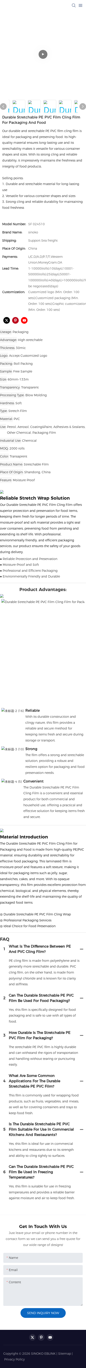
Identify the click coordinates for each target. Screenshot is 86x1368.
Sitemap (64, 1354)
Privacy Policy (14, 1359)
